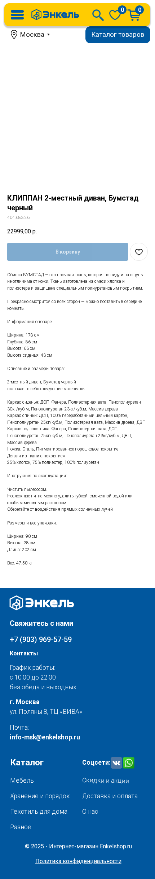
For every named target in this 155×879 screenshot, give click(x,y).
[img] (115, 14)
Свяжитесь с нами (41, 623)
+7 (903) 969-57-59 (41, 639)
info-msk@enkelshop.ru (45, 737)
